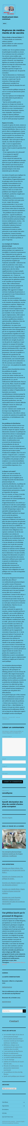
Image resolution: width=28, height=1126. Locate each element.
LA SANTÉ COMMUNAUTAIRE (12, 1057)
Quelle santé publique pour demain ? (14, 1076)
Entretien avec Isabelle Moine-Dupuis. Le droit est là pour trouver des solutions (13, 891)
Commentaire (7, 736)
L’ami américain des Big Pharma (13, 1051)
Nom (4, 759)
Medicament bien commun (10, 18)
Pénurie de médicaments (11, 1053)
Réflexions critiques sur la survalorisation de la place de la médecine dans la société (13, 1047)
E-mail (4, 766)
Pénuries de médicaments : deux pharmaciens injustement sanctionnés (13, 1068)
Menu (4, 23)
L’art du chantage (9, 1059)
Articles (4, 1113)
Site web (5, 773)
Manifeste (5, 1102)
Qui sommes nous (7, 1117)
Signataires (5, 1106)
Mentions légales (7, 818)
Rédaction (4, 717)
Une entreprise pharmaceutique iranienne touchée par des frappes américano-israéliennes (14, 1041)
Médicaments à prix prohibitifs (13, 1055)
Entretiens (5, 1109)
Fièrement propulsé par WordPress (10, 1123)
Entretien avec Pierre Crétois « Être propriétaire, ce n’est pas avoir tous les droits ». (13, 870)
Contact (14, 1021)
